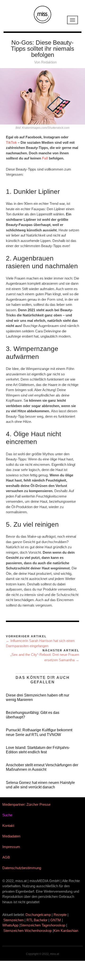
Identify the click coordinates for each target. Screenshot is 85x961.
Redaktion (49, 62)
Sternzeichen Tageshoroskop (42, 925)
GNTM (55, 920)
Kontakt (8, 826)
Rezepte (60, 915)
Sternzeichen (13, 920)
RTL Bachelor (36, 920)
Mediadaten (11, 836)
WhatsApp (10, 925)
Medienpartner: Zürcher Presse (26, 804)
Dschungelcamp (38, 915)
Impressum (11, 847)
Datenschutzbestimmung (21, 868)
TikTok (11, 142)
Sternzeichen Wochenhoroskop (27, 931)
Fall (45, 158)
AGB (6, 857)
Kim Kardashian (66, 931)
